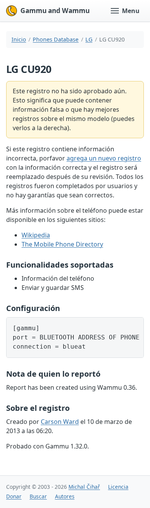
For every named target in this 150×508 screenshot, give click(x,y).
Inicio (19, 39)
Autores (65, 496)
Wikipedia (36, 235)
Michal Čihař (84, 486)
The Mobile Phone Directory (62, 244)
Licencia (118, 486)
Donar (14, 496)
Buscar (38, 496)
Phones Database (55, 39)
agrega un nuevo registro (104, 158)
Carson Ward (60, 421)
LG (88, 39)
